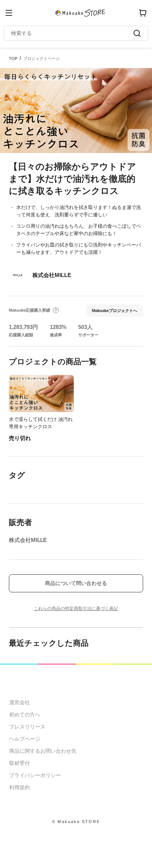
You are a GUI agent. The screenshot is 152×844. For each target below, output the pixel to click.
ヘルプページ (24, 739)
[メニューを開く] (9, 13)
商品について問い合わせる (76, 583)
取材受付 (19, 763)
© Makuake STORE (76, 821)
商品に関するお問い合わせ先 (42, 751)
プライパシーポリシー (35, 775)
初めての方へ (24, 714)
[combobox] (72, 33)
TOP (13, 58)
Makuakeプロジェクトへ (114, 310)
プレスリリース (27, 727)
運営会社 (19, 702)
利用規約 (19, 787)
